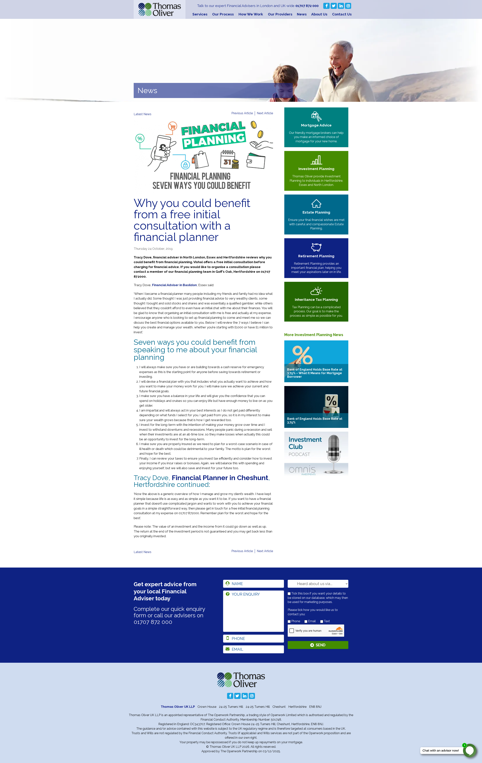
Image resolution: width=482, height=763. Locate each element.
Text (326, 621)
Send (321, 645)
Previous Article (242, 113)
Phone (295, 621)
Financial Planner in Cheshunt (220, 478)
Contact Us (342, 14)
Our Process (223, 14)
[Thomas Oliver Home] (159, 9)
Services (199, 14)
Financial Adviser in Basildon (174, 285)
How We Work (251, 14)
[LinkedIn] (341, 6)
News (302, 14)
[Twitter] (334, 6)
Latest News (142, 114)
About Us (319, 14)
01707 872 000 (307, 6)
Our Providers (280, 14)
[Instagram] (348, 6)
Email (311, 621)
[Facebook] (326, 6)
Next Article (265, 113)
